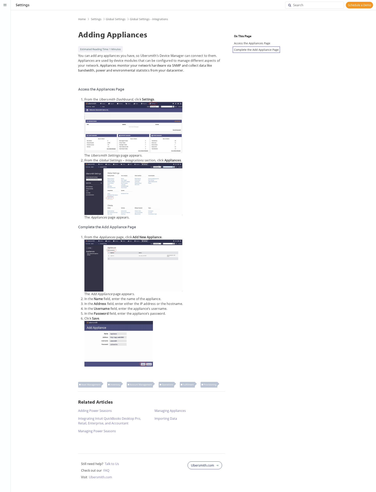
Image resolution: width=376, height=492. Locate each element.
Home (82, 19)
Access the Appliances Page (252, 43)
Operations (167, 384)
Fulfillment (188, 384)
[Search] (291, 5)
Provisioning (210, 384)
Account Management (141, 384)
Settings (96, 19)
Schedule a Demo (359, 5)
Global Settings (116, 19)
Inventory (115, 384)
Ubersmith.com (100, 477)
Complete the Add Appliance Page (256, 50)
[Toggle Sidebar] (5, 5)
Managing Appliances (170, 411)
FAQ (106, 470)
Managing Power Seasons (97, 431)
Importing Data (166, 418)
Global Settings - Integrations (149, 19)
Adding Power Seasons (95, 411)
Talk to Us (112, 464)
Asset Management (90, 384)
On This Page (242, 36)
